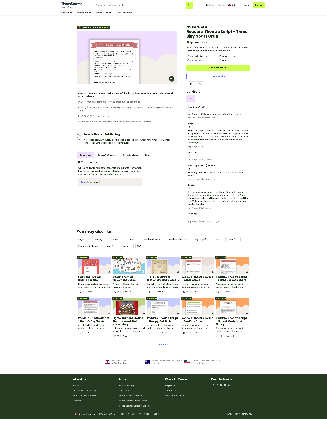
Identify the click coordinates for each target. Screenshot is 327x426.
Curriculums (125, 390)
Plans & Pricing (126, 385)
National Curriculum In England (201, 117)
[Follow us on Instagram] (217, 385)
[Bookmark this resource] (191, 84)
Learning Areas (83, 12)
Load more (162, 344)
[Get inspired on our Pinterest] (229, 385)
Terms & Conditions (107, 414)
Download (216, 67)
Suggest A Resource (175, 395)
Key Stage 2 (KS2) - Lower (199, 208)
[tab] (190, 98)
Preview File (218, 76)
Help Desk (170, 385)
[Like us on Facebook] (221, 385)
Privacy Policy (144, 414)
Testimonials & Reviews (84, 395)
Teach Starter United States (133, 400)
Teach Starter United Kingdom (134, 405)
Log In (156, 414)
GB (233, 5)
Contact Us (170, 390)
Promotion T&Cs (127, 414)
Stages (98, 12)
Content (209, 5)
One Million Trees (85, 390)
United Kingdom (86, 414)
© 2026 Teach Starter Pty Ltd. (238, 414)
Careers (77, 400)
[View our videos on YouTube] (225, 385)
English (209, 160)
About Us (77, 385)
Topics (109, 12)
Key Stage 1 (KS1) (195, 146)
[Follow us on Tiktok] (213, 385)
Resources (66, 12)
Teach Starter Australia (131, 395)
